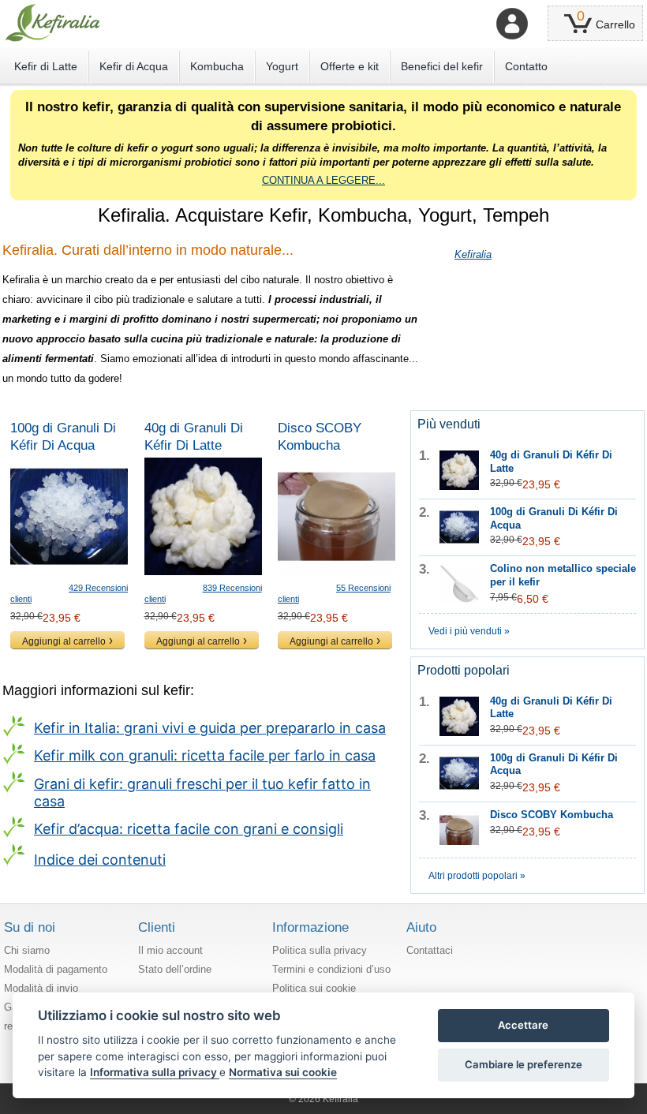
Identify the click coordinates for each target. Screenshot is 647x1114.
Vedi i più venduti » (469, 631)
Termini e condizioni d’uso (331, 969)
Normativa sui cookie (283, 1072)
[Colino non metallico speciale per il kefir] (459, 584)
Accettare (523, 1025)
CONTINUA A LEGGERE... (323, 180)
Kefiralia (473, 254)
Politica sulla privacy (319, 950)
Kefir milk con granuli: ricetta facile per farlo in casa (205, 755)
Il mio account (170, 950)
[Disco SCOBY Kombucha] (336, 516)
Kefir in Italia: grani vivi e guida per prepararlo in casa (210, 728)
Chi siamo (27, 950)
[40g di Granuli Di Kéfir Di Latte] (203, 516)
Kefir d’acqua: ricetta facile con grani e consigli (188, 829)
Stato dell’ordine (174, 969)
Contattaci (429, 950)
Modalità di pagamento (55, 969)
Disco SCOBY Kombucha (551, 815)
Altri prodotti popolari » (476, 875)
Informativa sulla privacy (154, 1072)
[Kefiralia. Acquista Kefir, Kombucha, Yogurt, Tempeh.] (52, 23)
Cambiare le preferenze (523, 1064)
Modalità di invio (41, 988)
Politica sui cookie (314, 988)
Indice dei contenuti (100, 859)
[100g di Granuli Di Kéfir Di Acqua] (69, 516)
